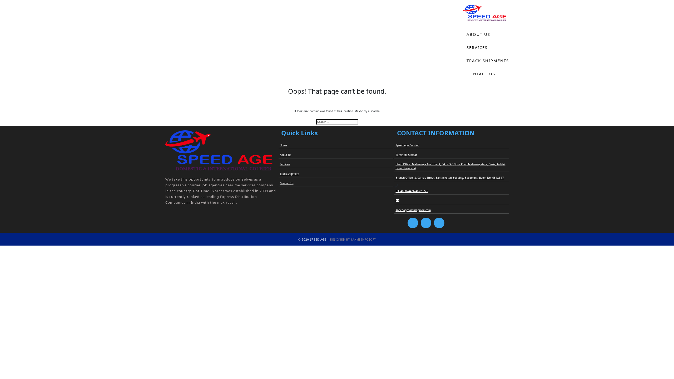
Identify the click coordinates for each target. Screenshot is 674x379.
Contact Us (481, 73)
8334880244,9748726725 (412, 191)
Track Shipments (488, 60)
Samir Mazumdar (406, 155)
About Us (478, 34)
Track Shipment (289, 174)
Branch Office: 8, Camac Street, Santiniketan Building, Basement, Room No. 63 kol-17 (450, 177)
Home (473, 21)
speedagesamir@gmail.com (413, 210)
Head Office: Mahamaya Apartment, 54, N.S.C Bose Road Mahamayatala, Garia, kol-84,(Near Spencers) (451, 166)
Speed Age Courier (407, 145)
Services (477, 47)
